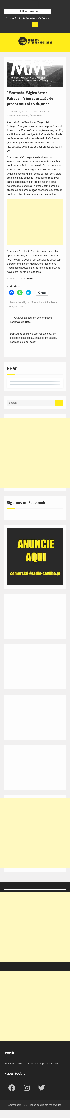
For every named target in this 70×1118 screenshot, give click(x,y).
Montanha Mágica (20, 302)
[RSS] (25, 29)
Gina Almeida (41, 111)
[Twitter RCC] (19, 29)
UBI (21, 306)
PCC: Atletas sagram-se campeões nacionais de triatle (31, 319)
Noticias (11, 115)
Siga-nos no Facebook (26, 502)
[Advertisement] (35, 222)
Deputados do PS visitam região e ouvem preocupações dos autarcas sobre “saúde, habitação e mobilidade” (33, 337)
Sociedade (22, 115)
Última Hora (36, 115)
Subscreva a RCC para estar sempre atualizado (31, 1063)
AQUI (29, 278)
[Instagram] (12, 29)
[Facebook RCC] (6, 29)
